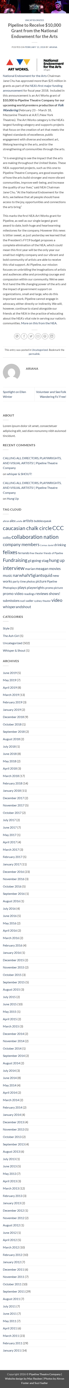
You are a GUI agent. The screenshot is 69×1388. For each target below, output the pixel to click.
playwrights (36, 588)
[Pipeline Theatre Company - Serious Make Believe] (34, 6)
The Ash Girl (11, 636)
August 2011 (11, 1299)
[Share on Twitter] (31, 336)
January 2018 (12, 790)
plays (22, 587)
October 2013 (12, 1137)
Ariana (53, 47)
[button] (5, 6)
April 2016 (10, 930)
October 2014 (12, 1048)
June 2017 (10, 827)
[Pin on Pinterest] (45, 336)
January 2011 (12, 1350)
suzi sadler (27, 600)
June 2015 (10, 1004)
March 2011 (11, 1335)
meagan (42, 568)
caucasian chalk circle (27, 528)
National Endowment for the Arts (25, 75)
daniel (51, 545)
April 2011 (10, 1328)
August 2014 (11, 1063)
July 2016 (9, 908)
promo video (13, 593)
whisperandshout (17, 606)
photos (30, 581)
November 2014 (13, 1041)
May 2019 (9, 680)
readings (29, 594)
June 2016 (10, 916)
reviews (41, 593)
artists (28, 520)
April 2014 (10, 1092)
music (7, 575)
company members (21, 544)
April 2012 (10, 1240)
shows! (54, 593)
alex (13, 521)
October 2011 (12, 1284)
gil (29, 561)
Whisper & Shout (14, 650)
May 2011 (9, 1321)
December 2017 (13, 798)
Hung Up (13, 498)
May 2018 (9, 761)
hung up (57, 560)
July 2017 (9, 820)
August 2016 (11, 901)
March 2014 (11, 1100)
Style (6, 628)
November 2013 (13, 1129)
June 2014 (10, 1078)
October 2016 (12, 886)
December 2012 (13, 1210)
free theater (36, 553)
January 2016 (12, 952)
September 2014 (14, 1055)
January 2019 (12, 709)
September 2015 (14, 982)
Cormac (43, 545)
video (56, 600)
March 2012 (11, 1247)
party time (19, 581)
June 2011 (10, 1313)
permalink (34, 353)
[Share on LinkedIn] (52, 336)
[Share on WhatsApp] (17, 336)
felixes (10, 552)
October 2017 (12, 812)
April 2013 (10, 1181)
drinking (60, 545)
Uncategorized (34, 20)
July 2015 (9, 997)
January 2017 (12, 864)
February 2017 (12, 857)
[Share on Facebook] (24, 336)
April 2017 (10, 842)
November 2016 (13, 879)
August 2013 (11, 1151)
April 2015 (10, 1019)
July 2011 (9, 1306)
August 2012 (11, 1225)
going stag (40, 560)
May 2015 (9, 1011)
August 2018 (11, 739)
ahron (6, 521)
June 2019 (10, 673)
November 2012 (13, 1218)
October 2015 (12, 974)
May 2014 (9, 1085)
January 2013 (12, 1203)
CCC (58, 528)
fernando (23, 553)
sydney (38, 600)
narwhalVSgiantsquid (32, 575)
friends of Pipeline (53, 553)
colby (7, 538)
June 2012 (10, 1232)
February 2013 (12, 1196)
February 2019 (12, 702)
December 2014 (13, 1033)
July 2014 (9, 1070)
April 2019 (10, 687)
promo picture (54, 587)
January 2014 (12, 1114)
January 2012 (12, 1262)
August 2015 (11, 989)
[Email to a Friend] (38, 336)
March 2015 (11, 1026)
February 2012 (12, 1254)
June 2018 (10, 753)
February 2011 (12, 1343)
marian (30, 569)
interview (14, 568)
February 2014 (12, 1107)
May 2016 (9, 923)
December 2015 (13, 960)
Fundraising (15, 560)
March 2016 (11, 938)
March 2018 (11, 776)
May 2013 (9, 1173)
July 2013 (9, 1159)
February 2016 (12, 945)
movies (55, 568)
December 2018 (13, 717)
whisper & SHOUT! (19, 474)
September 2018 (14, 731)
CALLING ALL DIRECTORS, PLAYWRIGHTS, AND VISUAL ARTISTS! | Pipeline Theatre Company (32, 463)
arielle (19, 521)
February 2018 (12, 783)
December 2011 (13, 1269)
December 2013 (13, 1122)
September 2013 (14, 1144)
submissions (11, 601)
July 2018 (9, 746)
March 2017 (11, 849)
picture (41, 581)
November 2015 (13, 967)
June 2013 (10, 1166)
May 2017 (9, 835)
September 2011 (14, 1291)
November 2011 (13, 1276)
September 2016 (14, 893)
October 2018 (12, 724)
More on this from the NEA (39, 323)
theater (47, 600)
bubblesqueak (42, 521)
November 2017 (13, 805)
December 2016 (13, 871)
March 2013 (11, 1188)
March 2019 (11, 694)
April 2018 (10, 768)
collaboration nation (35, 536)
